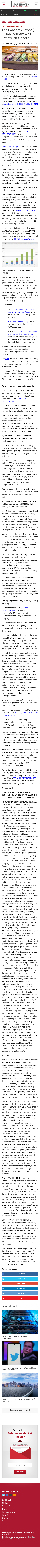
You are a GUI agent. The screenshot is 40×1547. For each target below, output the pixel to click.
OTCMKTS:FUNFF (8, 134)
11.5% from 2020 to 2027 (24, 239)
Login (4, 1521)
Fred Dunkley (9, 43)
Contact (5, 1515)
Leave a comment (20, 1410)
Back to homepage (9, 1269)
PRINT (21, 1298)
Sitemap (5, 1518)
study (7, 358)
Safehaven (7, 1500)
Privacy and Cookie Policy (11, 1539)
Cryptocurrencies (8, 1512)
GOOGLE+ (21, 1283)
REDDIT (21, 1293)
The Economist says (10, 146)
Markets (5, 1503)
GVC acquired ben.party (18, 321)
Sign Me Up (20, 1471)
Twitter (21, 1279)
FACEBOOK (21, 1274)
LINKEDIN (21, 1288)
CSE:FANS (27, 131)
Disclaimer (32, 1537)
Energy (4, 1509)
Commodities (7, 1506)
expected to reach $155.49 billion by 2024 (20, 104)
